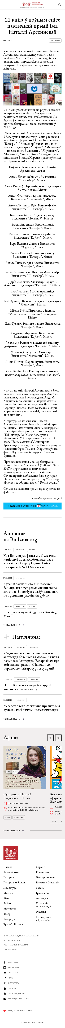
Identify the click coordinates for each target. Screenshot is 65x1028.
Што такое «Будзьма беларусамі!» (21, 936)
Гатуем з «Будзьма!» (48, 882)
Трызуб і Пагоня (13, 924)
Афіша (7, 903)
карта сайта (10, 949)
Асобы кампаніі (11, 940)
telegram (13, 973)
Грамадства (19, 549)
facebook (13, 962)
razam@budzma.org (18, 999)
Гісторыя (8, 877)
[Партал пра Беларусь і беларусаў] (32, 5)
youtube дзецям (16, 993)
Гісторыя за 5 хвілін (14, 882)
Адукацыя (42, 898)
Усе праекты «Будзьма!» (16, 945)
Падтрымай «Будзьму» (20, 1011)
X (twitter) (13, 983)
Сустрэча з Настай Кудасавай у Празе (17, 796)
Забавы (40, 888)
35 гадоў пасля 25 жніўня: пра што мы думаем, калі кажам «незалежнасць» (31, 708)
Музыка (32, 549)
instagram (13, 967)
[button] (58, 738)
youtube (12, 988)
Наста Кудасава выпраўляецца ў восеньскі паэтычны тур (27, 687)
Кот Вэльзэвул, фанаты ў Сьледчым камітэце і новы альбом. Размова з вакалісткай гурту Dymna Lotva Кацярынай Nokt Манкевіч (30, 561)
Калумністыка (11, 872)
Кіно (6, 898)
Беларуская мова (45, 877)
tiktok (11, 978)
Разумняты (42, 872)
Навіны (7, 867)
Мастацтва (9, 908)
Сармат (40, 867)
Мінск (54, 821)
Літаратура (55, 40)
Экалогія (41, 911)
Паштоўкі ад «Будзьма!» (43, 918)
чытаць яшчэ (11, 625)
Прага (7, 817)
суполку (51, 489)
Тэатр (6, 914)
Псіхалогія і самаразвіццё (43, 904)
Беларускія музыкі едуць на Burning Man (30, 614)
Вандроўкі (9, 919)
